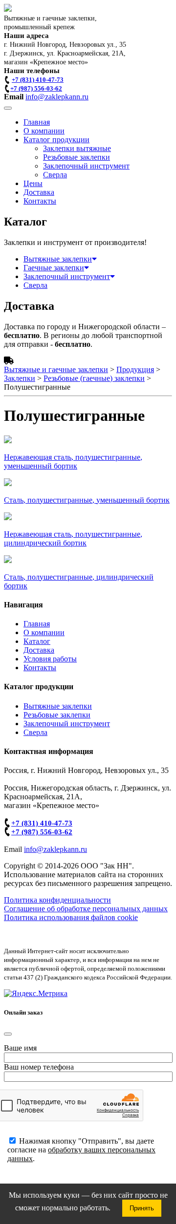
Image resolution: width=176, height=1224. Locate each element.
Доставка (38, 192)
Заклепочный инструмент (86, 166)
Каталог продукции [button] (56, 139)
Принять (142, 1208)
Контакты (39, 201)
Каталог (36, 641)
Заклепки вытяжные (77, 148)
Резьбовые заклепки (76, 157)
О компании (44, 131)
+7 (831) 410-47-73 (38, 79)
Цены (33, 183)
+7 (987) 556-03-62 (36, 88)
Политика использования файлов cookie (71, 917)
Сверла (55, 174)
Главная (36, 122)
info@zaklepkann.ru (56, 97)
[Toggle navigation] (8, 108)
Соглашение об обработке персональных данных (86, 908)
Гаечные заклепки (53, 268)
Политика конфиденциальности (57, 900)
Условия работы (50, 659)
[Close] (8, 1034)
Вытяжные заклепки (57, 259)
